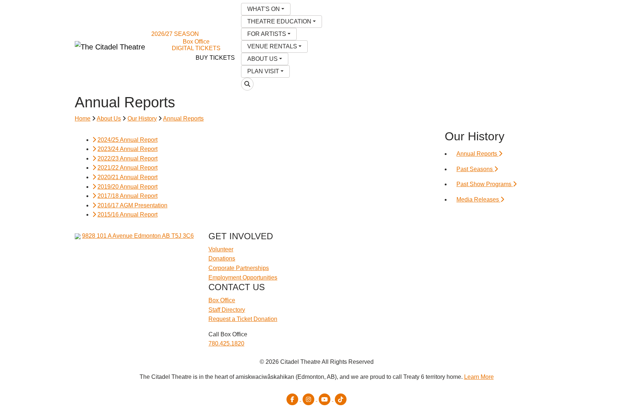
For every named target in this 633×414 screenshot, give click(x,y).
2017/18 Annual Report (127, 196)
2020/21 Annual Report (127, 177)
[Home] (110, 47)
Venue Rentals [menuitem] (272, 46)
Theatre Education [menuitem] (279, 21)
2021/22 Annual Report (127, 168)
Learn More (479, 377)
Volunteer (220, 249)
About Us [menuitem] (262, 59)
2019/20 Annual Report (127, 187)
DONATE (169, 58)
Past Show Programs (484, 184)
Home (82, 118)
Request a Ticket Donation (242, 319)
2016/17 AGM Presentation (132, 205)
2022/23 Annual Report (127, 158)
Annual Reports (183, 118)
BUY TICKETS (215, 58)
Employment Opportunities (242, 277)
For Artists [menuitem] (266, 34)
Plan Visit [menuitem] (263, 71)
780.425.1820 (226, 343)
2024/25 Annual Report (127, 140)
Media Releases (478, 199)
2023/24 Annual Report (127, 149)
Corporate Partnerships (238, 268)
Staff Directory (226, 310)
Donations (221, 258)
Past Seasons (475, 169)
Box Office (196, 41)
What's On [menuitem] (263, 9)
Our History (142, 118)
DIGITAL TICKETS (196, 48)
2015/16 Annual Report (127, 214)
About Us (109, 118)
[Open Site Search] (247, 84)
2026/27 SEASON (175, 34)
